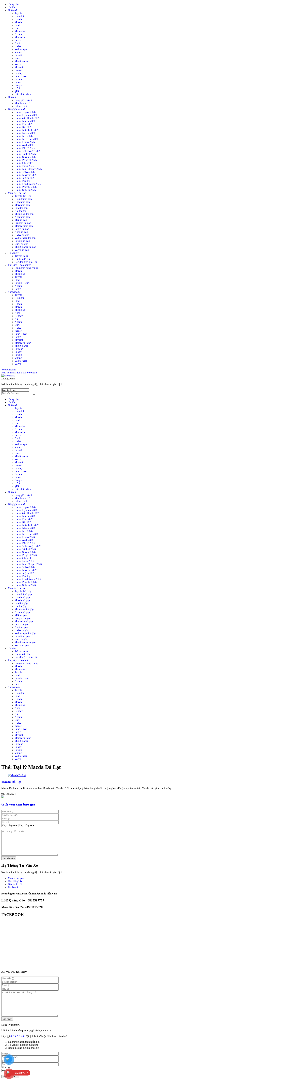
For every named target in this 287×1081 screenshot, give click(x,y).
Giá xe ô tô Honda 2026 (27, 118)
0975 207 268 (17, 1036)
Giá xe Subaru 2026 (25, 190)
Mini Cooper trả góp (25, 247)
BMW (18, 46)
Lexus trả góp (22, 229)
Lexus (18, 40)
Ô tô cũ (12, 97)
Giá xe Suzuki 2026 (25, 157)
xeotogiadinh (11, 369)
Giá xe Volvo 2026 (25, 172)
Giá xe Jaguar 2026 (25, 178)
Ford (17, 25)
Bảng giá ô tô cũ (23, 100)
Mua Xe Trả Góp (17, 193)
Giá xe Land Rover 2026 (28, 184)
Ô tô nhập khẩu (23, 94)
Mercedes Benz (23, 342)
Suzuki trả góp (22, 241)
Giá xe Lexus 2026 (25, 142)
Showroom (14, 291)
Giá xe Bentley (22, 181)
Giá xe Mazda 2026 (25, 121)
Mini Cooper (21, 61)
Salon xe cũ (21, 106)
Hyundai (19, 16)
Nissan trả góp (22, 217)
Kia (16, 28)
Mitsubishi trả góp (24, 214)
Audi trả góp (21, 232)
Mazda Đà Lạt (11, 782)
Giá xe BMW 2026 (25, 148)
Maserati (19, 67)
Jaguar (18, 330)
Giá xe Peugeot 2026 (26, 160)
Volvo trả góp (22, 250)
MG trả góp (21, 220)
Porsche (19, 79)
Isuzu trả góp (21, 244)
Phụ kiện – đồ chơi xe (19, 265)
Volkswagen (21, 49)
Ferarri (18, 70)
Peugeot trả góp (23, 223)
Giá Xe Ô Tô (15, 884)
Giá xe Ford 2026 (24, 124)
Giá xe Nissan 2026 (25, 133)
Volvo (18, 64)
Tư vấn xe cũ (22, 256)
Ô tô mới (12, 10)
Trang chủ (13, 4)
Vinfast (18, 52)
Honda (18, 19)
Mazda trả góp (22, 205)
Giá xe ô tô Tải (22, 259)
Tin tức (11, 7)
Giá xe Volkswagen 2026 (28, 151)
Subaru (18, 82)
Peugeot (19, 85)
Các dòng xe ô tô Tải (26, 262)
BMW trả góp (22, 235)
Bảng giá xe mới (16, 109)
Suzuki (18, 55)
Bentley (19, 73)
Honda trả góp (22, 202)
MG (17, 91)
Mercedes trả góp (24, 226)
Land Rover (21, 76)
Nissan (18, 34)
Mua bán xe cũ (22, 103)
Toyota (18, 13)
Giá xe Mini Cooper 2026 (28, 169)
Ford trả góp (21, 208)
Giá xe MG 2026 (24, 136)
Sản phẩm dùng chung (26, 268)
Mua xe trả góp (16, 878)
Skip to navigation (10, 372)
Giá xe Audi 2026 (24, 145)
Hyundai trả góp (23, 199)
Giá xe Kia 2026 (23, 127)
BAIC (18, 88)
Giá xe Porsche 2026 (26, 187)
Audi (17, 43)
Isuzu (17, 58)
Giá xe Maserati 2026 (26, 175)
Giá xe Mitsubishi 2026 (27, 130)
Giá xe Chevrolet (24, 163)
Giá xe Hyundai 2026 (26, 115)
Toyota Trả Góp (23, 196)
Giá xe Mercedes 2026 (26, 139)
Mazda (18, 22)
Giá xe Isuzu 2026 (24, 166)
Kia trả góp (20, 211)
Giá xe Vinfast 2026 (25, 154)
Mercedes (20, 37)
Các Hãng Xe (15, 881)
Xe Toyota (13, 887)
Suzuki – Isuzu (22, 282)
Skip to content (29, 372)
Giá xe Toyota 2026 (25, 112)
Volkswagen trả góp (25, 238)
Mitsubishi (20, 31)
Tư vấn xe (13, 253)
